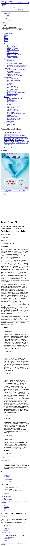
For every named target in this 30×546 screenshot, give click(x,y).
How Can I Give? (12, 91)
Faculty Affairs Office (13, 110)
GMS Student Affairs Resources (15, 80)
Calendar (9, 125)
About (5, 44)
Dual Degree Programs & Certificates (17, 65)
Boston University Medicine (18, 191)
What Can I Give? (12, 86)
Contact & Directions (6, 499)
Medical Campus (8, 525)
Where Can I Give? (12, 88)
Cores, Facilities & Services (14, 98)
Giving (6, 18)
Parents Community (12, 94)
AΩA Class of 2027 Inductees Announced (14, 133)
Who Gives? (10, 84)
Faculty (6, 35)
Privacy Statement (9, 537)
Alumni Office (11, 115)
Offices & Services (9, 107)
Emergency (7, 19)
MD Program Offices (12, 112)
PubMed (11, 351)
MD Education (11, 62)
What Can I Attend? (12, 89)
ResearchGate (7, 481)
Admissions (7, 13)
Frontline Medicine (12, 45)
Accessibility (7, 538)
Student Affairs (8, 77)
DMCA (6, 540)
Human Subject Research (14, 103)
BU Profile (7, 475)
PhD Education (11, 60)
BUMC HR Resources (13, 50)
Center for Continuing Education (16, 66)
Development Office (12, 116)
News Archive (11, 124)
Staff (5, 36)
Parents (6, 39)
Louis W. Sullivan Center (14, 118)
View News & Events (6, 147)
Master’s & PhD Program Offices (16, 113)
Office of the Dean (12, 109)
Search (6, 527)
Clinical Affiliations (12, 53)
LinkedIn (6, 478)
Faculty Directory (12, 56)
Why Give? (10, 83)
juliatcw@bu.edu (5, 234)
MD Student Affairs (12, 78)
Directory (6, 528)
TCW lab (6, 476)
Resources (10, 104)
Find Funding (10, 100)
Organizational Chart (12, 48)
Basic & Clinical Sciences (14, 54)
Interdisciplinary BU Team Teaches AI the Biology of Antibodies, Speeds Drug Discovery (16, 143)
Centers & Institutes (12, 101)
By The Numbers (11, 47)
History (9, 51)
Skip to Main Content (6, 1)
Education (6, 15)
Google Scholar (8, 479)
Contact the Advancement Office (16, 92)
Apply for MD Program (13, 72)
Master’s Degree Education (14, 63)
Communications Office (13, 119)
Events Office (11, 121)
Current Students (8, 33)
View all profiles (5, 493)
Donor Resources (11, 95)
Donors (6, 41)
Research (6, 16)
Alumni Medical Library (13, 57)
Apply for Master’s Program (14, 75)
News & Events (8, 122)
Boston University (5, 532)
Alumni (6, 38)
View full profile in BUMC (8, 243)
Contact (6, 530)
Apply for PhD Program (13, 74)
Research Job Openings (13, 106)
